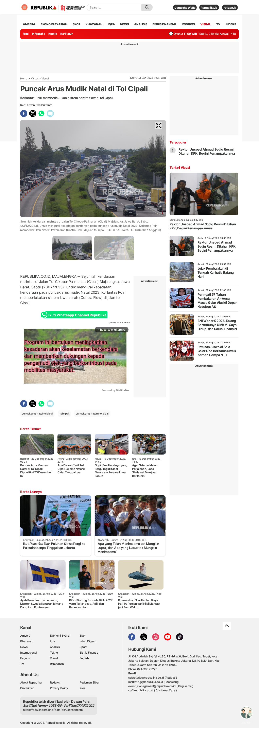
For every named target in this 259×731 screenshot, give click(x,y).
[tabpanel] (72, 248)
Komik (52, 33)
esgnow (188, 24)
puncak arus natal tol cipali (37, 413)
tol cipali (64, 413)
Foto (26, 33)
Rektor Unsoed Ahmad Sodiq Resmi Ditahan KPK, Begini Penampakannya (206, 151)
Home (24, 78)
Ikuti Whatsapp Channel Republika (77, 315)
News (24, 647)
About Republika (31, 682)
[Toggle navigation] (24, 7)
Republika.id (209, 7)
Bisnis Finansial (165, 24)
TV (218, 24)
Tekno (54, 652)
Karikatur (66, 33)
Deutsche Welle (184, 7)
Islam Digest (88, 641)
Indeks (231, 24)
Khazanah (26, 641)
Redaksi (55, 682)
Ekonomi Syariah (54, 24)
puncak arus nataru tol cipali (92, 413)
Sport (83, 647)
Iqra (52, 641)
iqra (111, 24)
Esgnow (25, 658)
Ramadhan (57, 664)
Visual (34, 78)
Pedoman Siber (89, 682)
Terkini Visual (180, 168)
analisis (140, 24)
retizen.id (230, 7)
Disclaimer (27, 688)
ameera (29, 24)
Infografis (38, 33)
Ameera (25, 635)
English (84, 658)
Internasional (28, 652)
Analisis (55, 647)
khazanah (94, 24)
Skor (82, 635)
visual (205, 24)
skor (76, 24)
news (124, 24)
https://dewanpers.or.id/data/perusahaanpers (53, 709)
